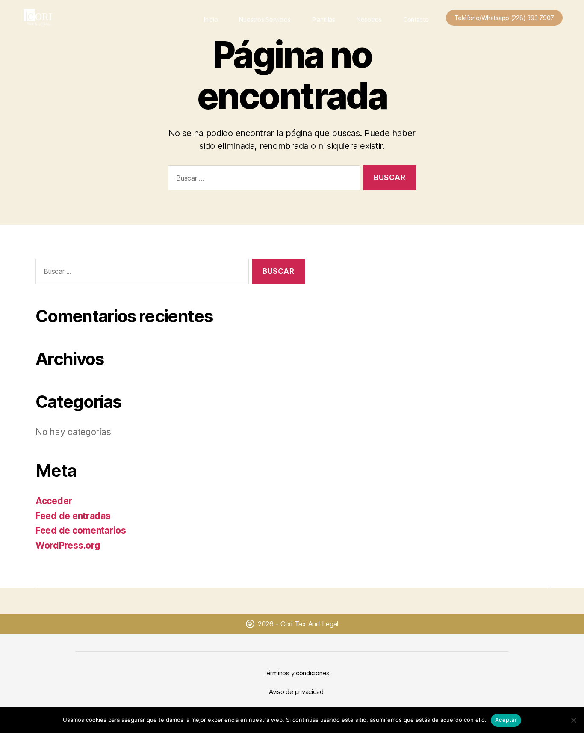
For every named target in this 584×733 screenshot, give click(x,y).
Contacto (416, 19)
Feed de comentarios (80, 530)
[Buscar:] (262, 179)
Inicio (211, 19)
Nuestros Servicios (264, 19)
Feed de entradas (73, 515)
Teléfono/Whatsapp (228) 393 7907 (504, 17)
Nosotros (369, 19)
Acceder (53, 501)
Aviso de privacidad (296, 692)
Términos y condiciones (296, 673)
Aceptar (506, 719)
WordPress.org (67, 545)
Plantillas (323, 19)
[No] (573, 720)
